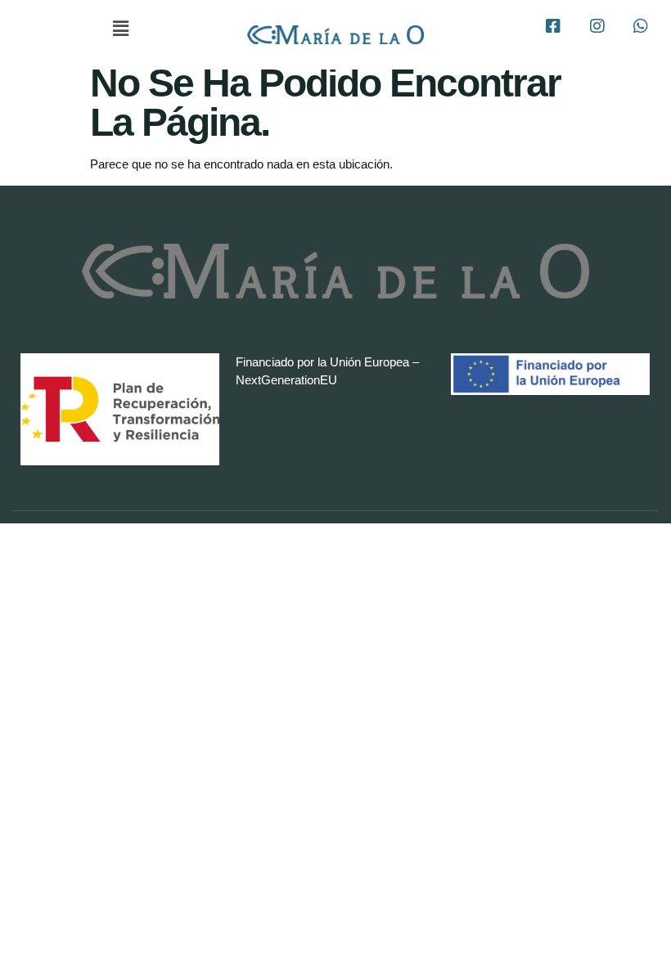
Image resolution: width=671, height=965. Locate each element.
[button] (120, 28)
